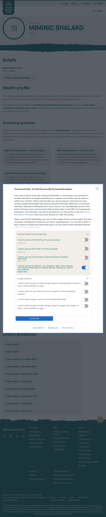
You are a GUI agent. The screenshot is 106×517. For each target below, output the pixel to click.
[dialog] (53, 258)
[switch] (85, 240)
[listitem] (53, 234)
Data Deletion (38, 328)
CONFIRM (34, 319)
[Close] (97, 189)
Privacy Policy (67, 328)
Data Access (53, 328)
